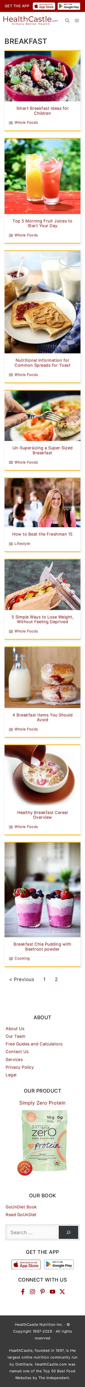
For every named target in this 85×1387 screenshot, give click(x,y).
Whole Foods (26, 122)
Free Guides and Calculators (34, 1044)
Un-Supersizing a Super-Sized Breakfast (42, 450)
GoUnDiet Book (21, 1207)
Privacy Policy (20, 1067)
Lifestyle (22, 543)
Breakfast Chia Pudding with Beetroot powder (42, 946)
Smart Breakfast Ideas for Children (42, 111)
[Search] (68, 1232)
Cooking (22, 958)
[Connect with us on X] (62, 1291)
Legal (11, 1074)
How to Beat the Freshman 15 (42, 534)
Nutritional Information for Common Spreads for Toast (42, 363)
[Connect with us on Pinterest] (42, 1291)
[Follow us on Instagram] (32, 1291)
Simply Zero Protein (42, 1103)
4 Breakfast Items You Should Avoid (42, 717)
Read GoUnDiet (21, 1214)
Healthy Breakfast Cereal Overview (42, 815)
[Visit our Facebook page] (23, 1291)
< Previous (21, 979)
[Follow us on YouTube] (52, 1291)
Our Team (15, 1036)
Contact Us (17, 1051)
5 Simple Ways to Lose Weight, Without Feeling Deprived (43, 619)
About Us (15, 1028)
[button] (67, 20)
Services (14, 1059)
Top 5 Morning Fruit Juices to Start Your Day (42, 223)
